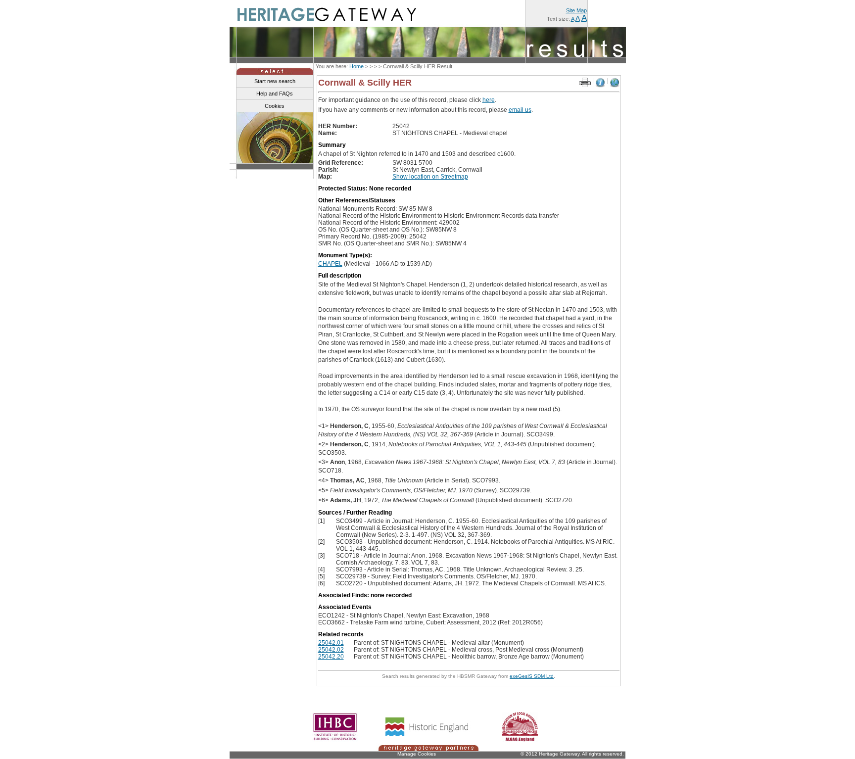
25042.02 (331, 649)
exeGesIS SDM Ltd (532, 676)
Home (356, 66)
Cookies (275, 106)
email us (520, 109)
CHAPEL (330, 263)
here (488, 99)
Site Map (576, 10)
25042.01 (331, 642)
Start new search (274, 81)
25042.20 (331, 656)
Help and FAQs (274, 93)
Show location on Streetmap (430, 176)
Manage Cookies (416, 754)
